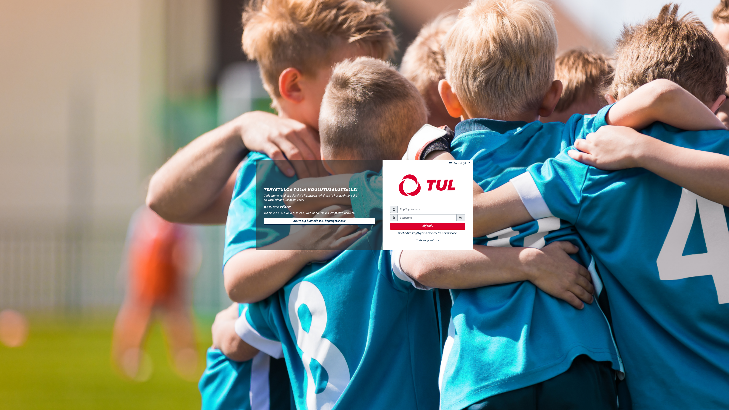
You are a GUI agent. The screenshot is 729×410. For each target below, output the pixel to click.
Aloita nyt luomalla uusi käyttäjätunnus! (319, 221)
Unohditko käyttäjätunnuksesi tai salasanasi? (427, 233)
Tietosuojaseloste (427, 240)
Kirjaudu (427, 226)
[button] (459, 163)
